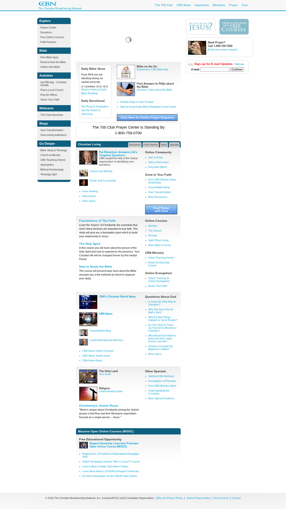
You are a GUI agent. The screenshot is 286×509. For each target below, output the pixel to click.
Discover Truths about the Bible (154, 89)
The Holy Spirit (89, 243)
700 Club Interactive (51, 114)
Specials (174, 144)
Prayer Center (48, 27)
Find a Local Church (51, 90)
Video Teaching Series (161, 257)
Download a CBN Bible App (152, 69)
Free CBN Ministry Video (162, 385)
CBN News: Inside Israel (96, 355)
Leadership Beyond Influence (106, 340)
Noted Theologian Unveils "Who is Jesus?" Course (111, 461)
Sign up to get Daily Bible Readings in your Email (148, 106)
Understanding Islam (111, 391)
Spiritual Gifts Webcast (161, 376)
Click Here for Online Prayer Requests (147, 117)
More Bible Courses (159, 245)
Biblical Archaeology (52, 169)
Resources (134, 144)
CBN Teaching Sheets (53, 159)
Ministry (152, 225)
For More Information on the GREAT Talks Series (109, 476)
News (164, 144)
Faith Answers (48, 42)
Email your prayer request (222, 49)
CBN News (183, 5)
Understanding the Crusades (158, 392)
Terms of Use (221, 498)
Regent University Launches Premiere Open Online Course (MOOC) (114, 445)
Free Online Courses (52, 37)
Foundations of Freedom (162, 381)
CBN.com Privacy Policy (169, 498)
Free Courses (151, 144)
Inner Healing (90, 191)
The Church (155, 230)
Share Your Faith (49, 99)
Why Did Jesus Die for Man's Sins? (160, 311)
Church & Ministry (50, 155)
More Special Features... (162, 398)
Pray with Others (157, 167)
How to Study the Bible (95, 266)
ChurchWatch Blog (159, 187)
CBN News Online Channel (97, 350)
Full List (239, 64)
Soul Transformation (51, 130)
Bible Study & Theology (53, 150)
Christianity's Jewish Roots (98, 405)
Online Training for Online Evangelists (159, 280)
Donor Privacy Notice (199, 498)
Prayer (233, 5)
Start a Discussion (158, 162)
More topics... (89, 201)
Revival (152, 235)
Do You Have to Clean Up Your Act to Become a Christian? (162, 327)
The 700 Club (164, 5)
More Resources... (158, 197)
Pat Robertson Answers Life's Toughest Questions (118, 154)
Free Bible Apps (49, 57)
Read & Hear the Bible (53, 62)
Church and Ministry (101, 171)
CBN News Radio (92, 360)
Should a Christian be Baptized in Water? (160, 348)
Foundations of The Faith (97, 220)
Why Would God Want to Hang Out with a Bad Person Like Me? (162, 338)
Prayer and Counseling (103, 180)
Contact (236, 498)
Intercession (89, 196)
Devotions (46, 32)
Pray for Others (48, 94)
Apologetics (47, 164)
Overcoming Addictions (53, 135)
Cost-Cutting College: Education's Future (105, 466)
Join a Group (155, 157)
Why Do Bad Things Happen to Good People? (162, 319)
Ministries (219, 5)
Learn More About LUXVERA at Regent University (110, 471)
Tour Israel (105, 374)
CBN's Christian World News (117, 296)
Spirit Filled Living (158, 240)
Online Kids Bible (50, 67)
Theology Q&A (48, 174)
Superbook (202, 5)
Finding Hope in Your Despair (137, 102)
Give (245, 5)
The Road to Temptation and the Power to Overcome (94, 110)
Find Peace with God (161, 209)
